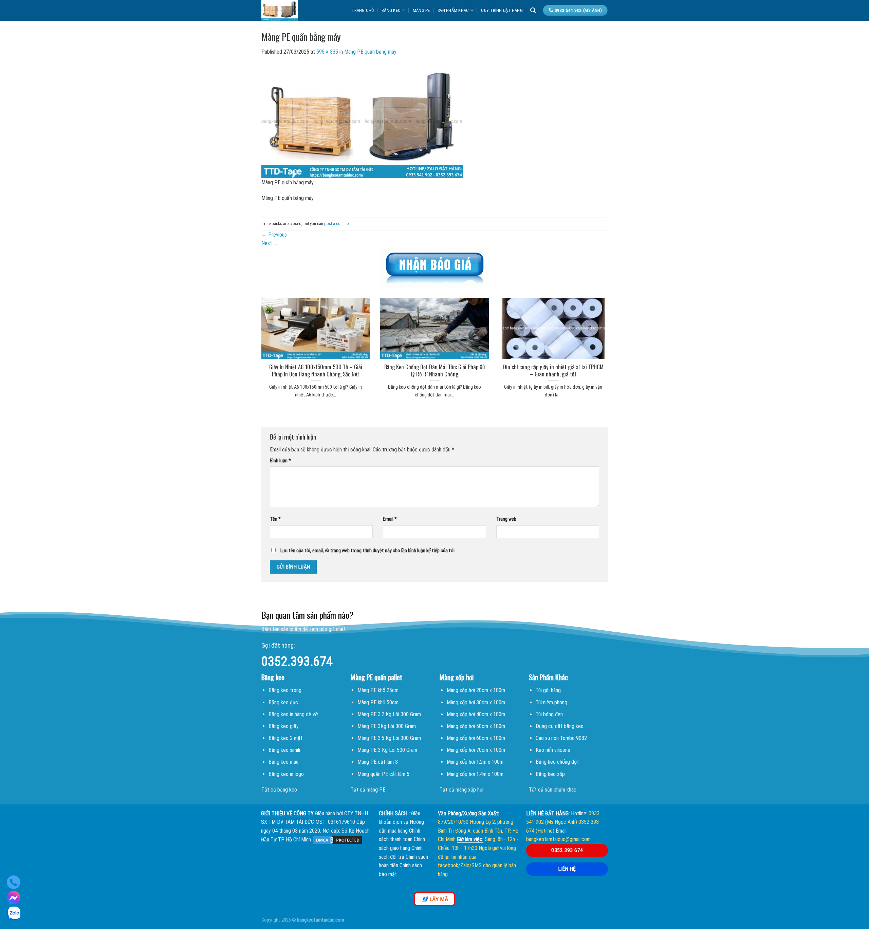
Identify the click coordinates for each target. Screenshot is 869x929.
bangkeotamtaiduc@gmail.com (558, 839)
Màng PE (421, 10)
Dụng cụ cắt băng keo (560, 726)
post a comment (338, 223)
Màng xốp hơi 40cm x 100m (476, 714)
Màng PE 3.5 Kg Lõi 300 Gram (389, 738)
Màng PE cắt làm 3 (377, 762)
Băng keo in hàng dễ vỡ (293, 714)
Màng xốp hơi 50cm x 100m (476, 726)
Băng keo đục (283, 702)
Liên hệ (567, 869)
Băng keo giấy (284, 726)
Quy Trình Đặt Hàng (502, 10)
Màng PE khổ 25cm (378, 690)
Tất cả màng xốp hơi (461, 789)
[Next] (616, 339)
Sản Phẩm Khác (453, 10)
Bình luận (280, 461)
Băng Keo (391, 10)
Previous (274, 234)
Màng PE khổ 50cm (378, 702)
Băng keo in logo (286, 774)
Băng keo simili (284, 750)
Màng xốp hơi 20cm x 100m (476, 690)
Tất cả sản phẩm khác (552, 789)
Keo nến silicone (553, 750)
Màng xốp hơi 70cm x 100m (476, 750)
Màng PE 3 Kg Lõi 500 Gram (387, 750)
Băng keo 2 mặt (285, 738)
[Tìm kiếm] (533, 10)
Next (270, 243)
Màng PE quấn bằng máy (370, 52)
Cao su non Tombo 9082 (561, 738)
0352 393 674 (567, 850)
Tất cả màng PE (368, 789)
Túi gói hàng (548, 690)
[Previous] (252, 339)
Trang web (506, 519)
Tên (275, 519)
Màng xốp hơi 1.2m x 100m (475, 762)
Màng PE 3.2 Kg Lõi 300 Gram (389, 714)
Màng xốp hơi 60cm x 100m (476, 738)
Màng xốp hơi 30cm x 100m (476, 702)
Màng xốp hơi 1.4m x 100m (475, 774)
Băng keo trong (285, 690)
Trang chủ (362, 10)
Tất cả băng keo (279, 789)
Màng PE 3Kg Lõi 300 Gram (386, 726)
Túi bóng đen (549, 714)
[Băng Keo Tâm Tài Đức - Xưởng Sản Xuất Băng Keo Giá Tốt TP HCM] (293, 10)
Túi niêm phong (551, 702)
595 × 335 (327, 52)
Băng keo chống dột (557, 762)
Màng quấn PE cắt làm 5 (383, 774)
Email (390, 519)
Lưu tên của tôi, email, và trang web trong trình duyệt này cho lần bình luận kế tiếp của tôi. (368, 551)
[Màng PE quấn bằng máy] (362, 120)
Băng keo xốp (550, 774)
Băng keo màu (283, 762)
